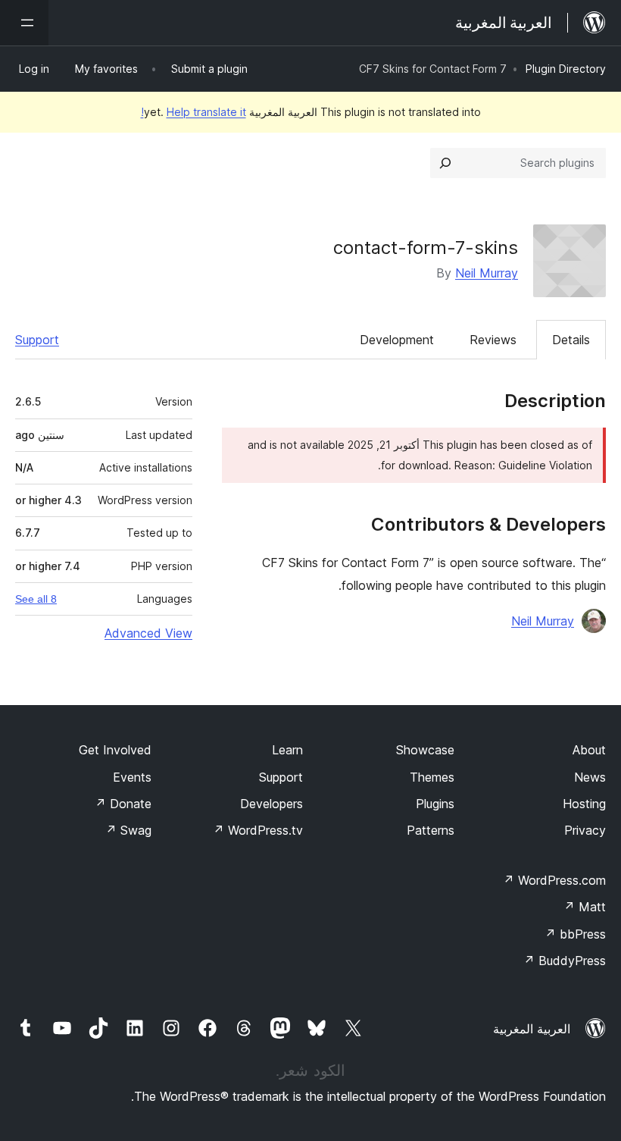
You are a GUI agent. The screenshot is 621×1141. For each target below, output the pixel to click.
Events (132, 777)
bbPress (575, 934)
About (589, 749)
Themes (432, 777)
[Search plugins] (445, 163)
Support (37, 339)
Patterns (430, 830)
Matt (584, 906)
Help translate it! (193, 111)
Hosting (584, 803)
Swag (128, 830)
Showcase (425, 749)
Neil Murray (486, 273)
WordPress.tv (258, 830)
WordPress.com (554, 880)
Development (397, 339)
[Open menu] (24, 22)
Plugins (435, 803)
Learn (287, 749)
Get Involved (115, 749)
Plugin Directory (566, 68)
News (590, 777)
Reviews (493, 339)
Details (571, 339)
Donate (123, 803)
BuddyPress (564, 960)
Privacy (585, 830)
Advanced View (148, 633)
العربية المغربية (531, 1028)
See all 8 (36, 599)
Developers (271, 803)
